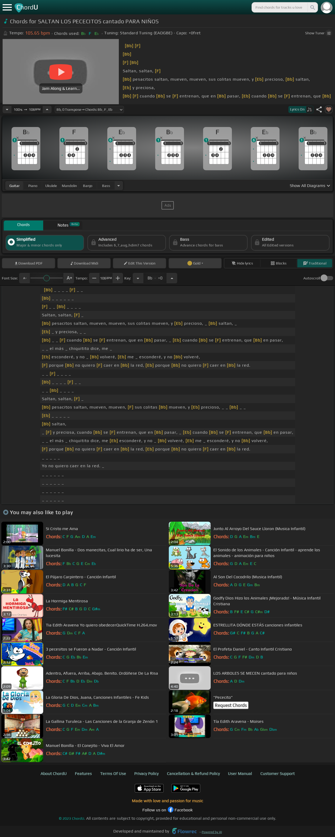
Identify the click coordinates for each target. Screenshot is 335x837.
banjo (87, 186)
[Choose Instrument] (118, 185)
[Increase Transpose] (172, 278)
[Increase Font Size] (69, 278)
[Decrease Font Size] (24, 278)
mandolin (69, 186)
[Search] (312, 7)
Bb (155, 276)
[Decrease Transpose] (138, 278)
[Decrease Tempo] (7, 109)
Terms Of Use (113, 773)
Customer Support (277, 773)
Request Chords (231, 705)
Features (83, 773)
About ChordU (54, 773)
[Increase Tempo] (47, 109)
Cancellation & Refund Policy (193, 773)
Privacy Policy (146, 773)
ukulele (51, 186)
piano (32, 186)
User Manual (240, 773)
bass (106, 186)
